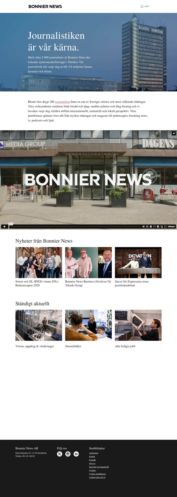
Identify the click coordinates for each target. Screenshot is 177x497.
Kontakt (92, 459)
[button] (145, 6)
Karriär (92, 456)
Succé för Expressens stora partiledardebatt (131, 283)
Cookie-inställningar (97, 473)
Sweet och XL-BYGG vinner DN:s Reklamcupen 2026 (37, 283)
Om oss (92, 463)
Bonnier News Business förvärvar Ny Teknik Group (88, 283)
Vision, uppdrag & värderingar (34, 346)
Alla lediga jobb (125, 346)
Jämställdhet (73, 346)
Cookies (92, 470)
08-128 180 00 (29, 456)
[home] (45, 6)
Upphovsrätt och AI (97, 477)
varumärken (62, 102)
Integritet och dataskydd (99, 466)
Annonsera (93, 453)
